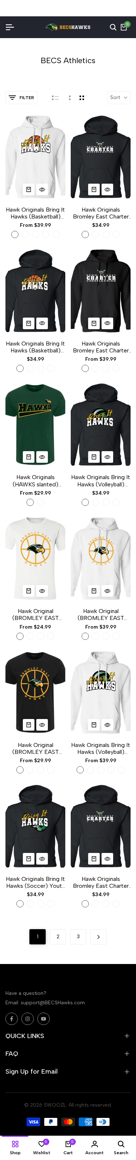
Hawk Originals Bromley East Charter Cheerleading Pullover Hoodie (101, 347)
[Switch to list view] (55, 97)
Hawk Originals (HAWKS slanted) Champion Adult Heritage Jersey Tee (35, 480)
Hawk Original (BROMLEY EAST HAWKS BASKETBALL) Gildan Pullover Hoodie (100, 614)
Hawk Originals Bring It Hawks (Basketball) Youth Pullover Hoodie (35, 347)
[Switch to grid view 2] (82, 97)
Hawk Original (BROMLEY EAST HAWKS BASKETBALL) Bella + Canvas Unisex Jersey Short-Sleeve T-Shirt (35, 614)
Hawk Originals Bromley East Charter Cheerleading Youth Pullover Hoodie (101, 213)
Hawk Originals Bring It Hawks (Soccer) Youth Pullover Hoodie (35, 882)
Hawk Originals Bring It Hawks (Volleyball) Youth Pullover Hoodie (100, 480)
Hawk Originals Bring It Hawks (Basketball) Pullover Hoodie (35, 213)
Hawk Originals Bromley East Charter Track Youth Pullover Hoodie (101, 882)
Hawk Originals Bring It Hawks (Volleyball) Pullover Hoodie (100, 748)
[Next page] (98, 936)
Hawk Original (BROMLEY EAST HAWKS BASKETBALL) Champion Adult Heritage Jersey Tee (35, 748)
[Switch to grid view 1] (69, 97)
